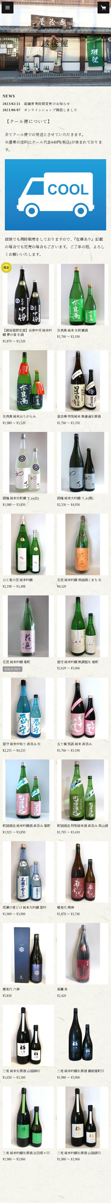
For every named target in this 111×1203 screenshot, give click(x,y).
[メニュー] (7, 7)
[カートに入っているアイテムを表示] (103, 7)
